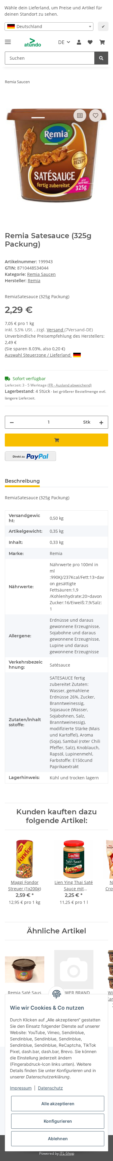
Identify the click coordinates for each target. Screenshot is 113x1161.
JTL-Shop (67, 1153)
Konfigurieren (58, 1121)
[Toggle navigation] (8, 39)
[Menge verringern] (11, 422)
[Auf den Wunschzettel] (95, 115)
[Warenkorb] (102, 42)
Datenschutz (50, 1087)
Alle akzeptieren (57, 1103)
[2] (30, 456)
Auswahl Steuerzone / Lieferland (38, 355)
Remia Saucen (41, 274)
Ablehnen (58, 1138)
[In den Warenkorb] (9, 100)
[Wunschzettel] (90, 42)
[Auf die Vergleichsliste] (79, 115)
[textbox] (49, 26)
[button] (79, 42)
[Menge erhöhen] (101, 422)
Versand (55, 330)
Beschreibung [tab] (22, 481)
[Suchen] (101, 58)
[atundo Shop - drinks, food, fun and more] (33, 42)
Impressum (21, 1087)
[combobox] (49, 26)
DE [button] (61, 42)
